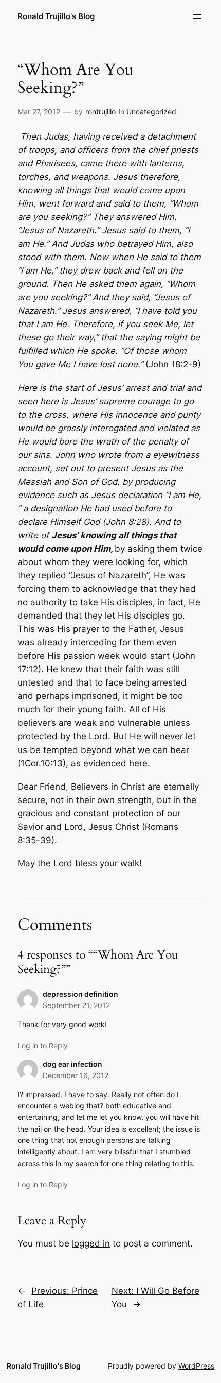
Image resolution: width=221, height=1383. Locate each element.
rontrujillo (100, 111)
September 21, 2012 (76, 1005)
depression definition (80, 993)
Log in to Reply (42, 1045)
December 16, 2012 (75, 1075)
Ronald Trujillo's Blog (56, 16)
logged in (91, 1243)
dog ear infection (72, 1064)
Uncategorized (151, 111)
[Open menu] (197, 16)
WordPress (196, 1365)
